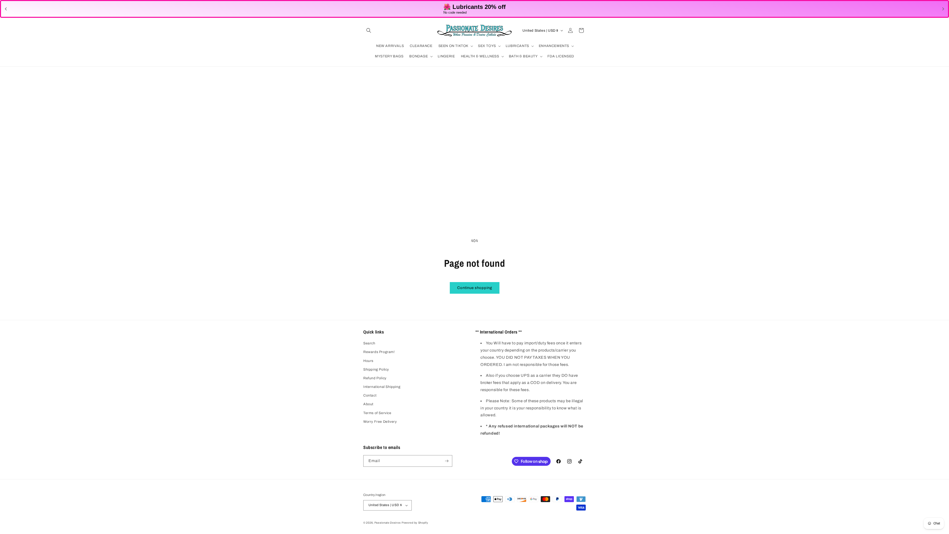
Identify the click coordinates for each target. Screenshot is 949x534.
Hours (368, 361)
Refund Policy (375, 378)
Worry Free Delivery (380, 421)
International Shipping (381, 387)
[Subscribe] (446, 461)
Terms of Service (377, 413)
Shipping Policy (376, 369)
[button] (368, 30)
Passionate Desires (387, 522)
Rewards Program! (379, 352)
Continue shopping (474, 288)
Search (369, 343)
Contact (369, 395)
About (368, 404)
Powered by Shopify (415, 522)
